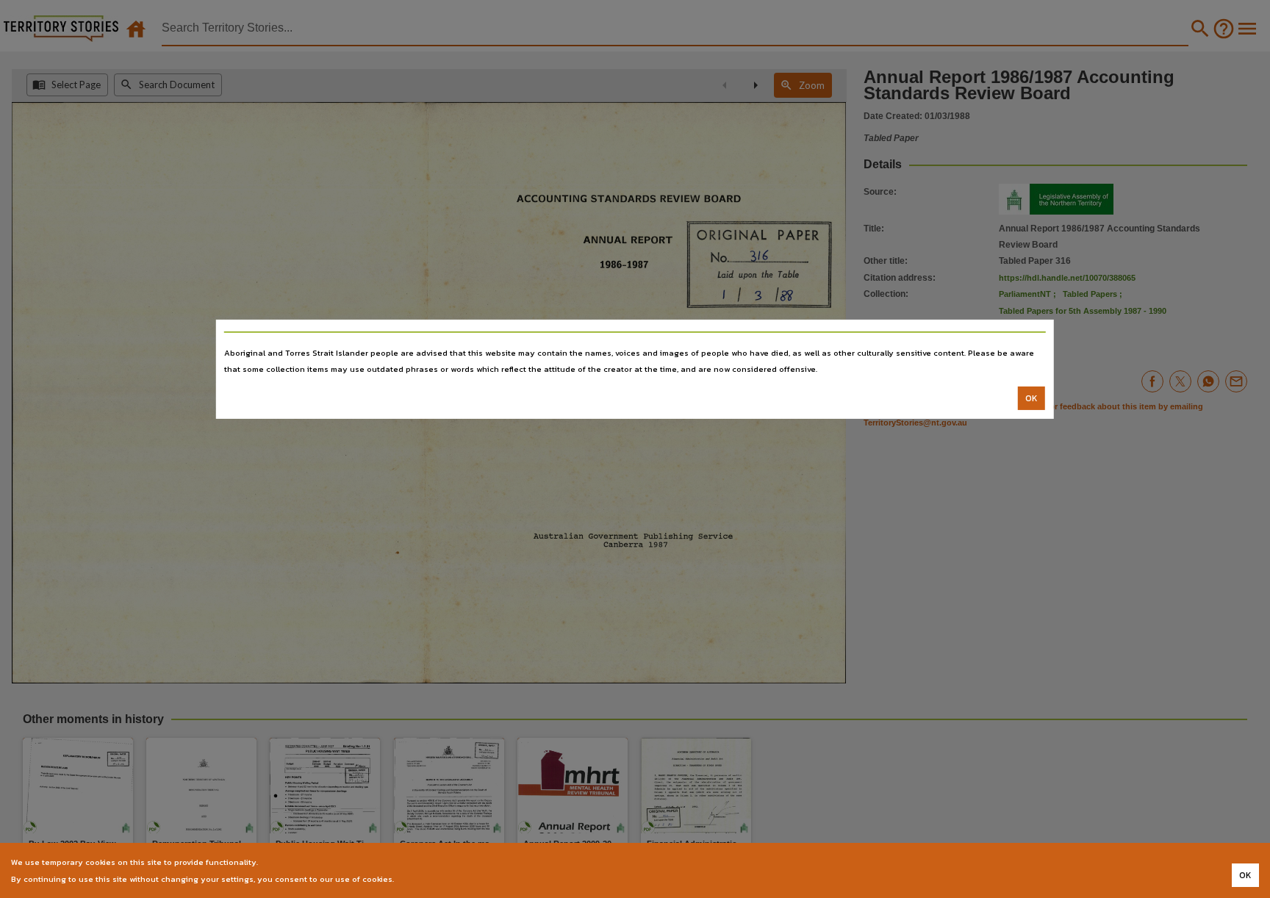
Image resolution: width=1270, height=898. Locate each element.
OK (1031, 398)
